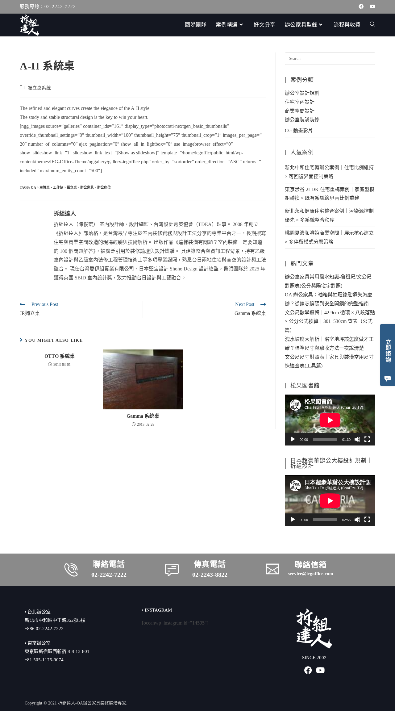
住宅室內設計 (299, 102)
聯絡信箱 (311, 565)
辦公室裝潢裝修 (302, 119)
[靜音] (357, 439)
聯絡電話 (109, 564)
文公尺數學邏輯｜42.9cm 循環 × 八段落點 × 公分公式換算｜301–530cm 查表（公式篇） (330, 321)
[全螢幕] (367, 439)
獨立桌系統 (39, 88)
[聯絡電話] (71, 570)
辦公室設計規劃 (302, 93)
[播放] (293, 439)
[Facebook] (308, 670)
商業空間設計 (299, 111)
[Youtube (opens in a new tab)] (371, 7)
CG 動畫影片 (299, 130)
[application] (330, 420)
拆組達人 (65, 214)
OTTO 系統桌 (59, 356)
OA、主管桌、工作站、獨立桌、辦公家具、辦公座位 (71, 187)
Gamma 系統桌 (143, 416)
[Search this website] (330, 58)
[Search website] (372, 25)
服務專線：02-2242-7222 (48, 6)
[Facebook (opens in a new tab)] (361, 7)
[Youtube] (320, 670)
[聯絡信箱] (272, 569)
